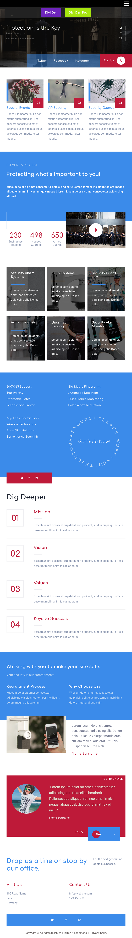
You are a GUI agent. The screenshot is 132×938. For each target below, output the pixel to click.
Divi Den (51, 12)
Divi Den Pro (78, 12)
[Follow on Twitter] (22, 478)
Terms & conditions (75, 933)
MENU (8, 4)
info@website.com (80, 893)
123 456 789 (77, 898)
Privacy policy (99, 933)
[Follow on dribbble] (36, 478)
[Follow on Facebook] (29, 478)
